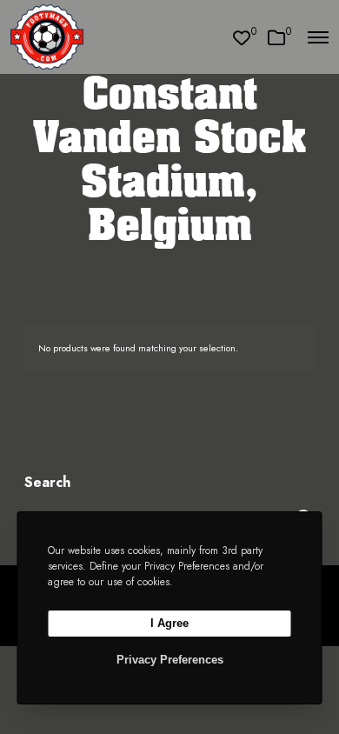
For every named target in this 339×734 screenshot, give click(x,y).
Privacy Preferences (169, 659)
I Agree (169, 623)
